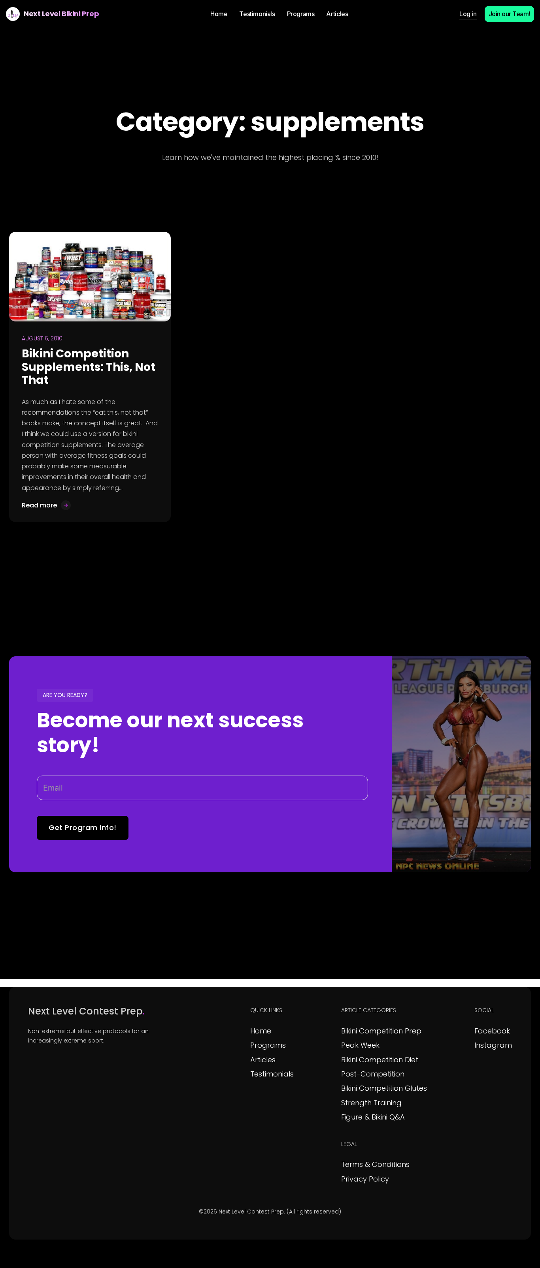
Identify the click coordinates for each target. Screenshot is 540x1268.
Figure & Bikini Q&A (373, 1117)
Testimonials (272, 1074)
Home (260, 1031)
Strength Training (371, 1103)
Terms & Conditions (375, 1164)
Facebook (492, 1031)
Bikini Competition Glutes (384, 1088)
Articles (263, 1060)
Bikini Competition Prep (381, 1031)
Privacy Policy (365, 1179)
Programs (268, 1045)
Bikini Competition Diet (379, 1060)
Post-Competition (372, 1074)
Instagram (493, 1045)
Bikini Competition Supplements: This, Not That (88, 367)
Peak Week (360, 1045)
